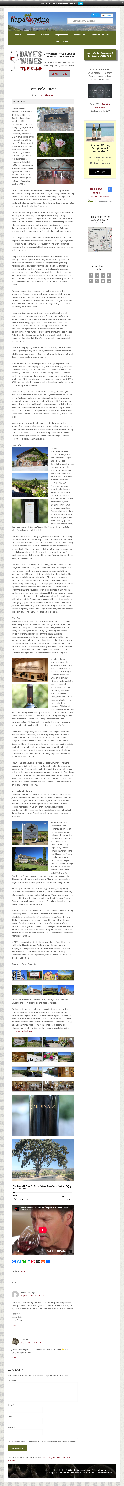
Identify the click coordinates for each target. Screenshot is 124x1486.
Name (11, 1405)
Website (11, 1427)
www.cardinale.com (24, 1031)
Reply (14, 1325)
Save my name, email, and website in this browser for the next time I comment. (42, 1442)
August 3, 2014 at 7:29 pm (32, 1295)
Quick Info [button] (20, 101)
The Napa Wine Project (30, 19)
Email (11, 1416)
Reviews (22, 1271)
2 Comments (49, 95)
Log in (110, 1470)
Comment (13, 1380)
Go (81, 3)
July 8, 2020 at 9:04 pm (31, 1342)
